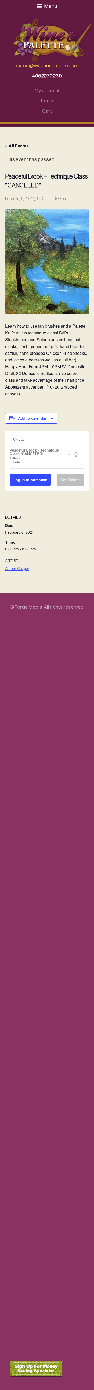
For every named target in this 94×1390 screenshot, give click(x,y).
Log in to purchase (30, 479)
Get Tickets (70, 479)
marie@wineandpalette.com (47, 65)
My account (47, 90)
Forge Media (28, 607)
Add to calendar (32, 418)
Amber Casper (17, 568)
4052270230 (47, 75)
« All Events (17, 146)
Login (47, 100)
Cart (47, 111)
